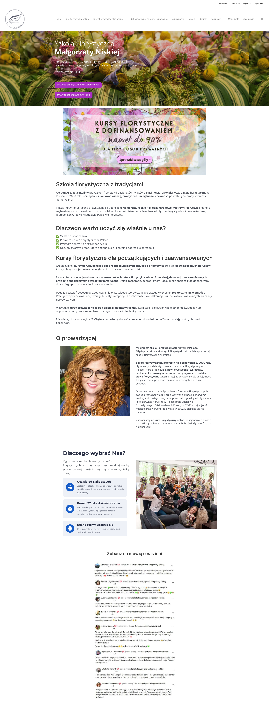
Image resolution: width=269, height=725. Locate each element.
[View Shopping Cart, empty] (261, 19)
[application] (125, 19)
